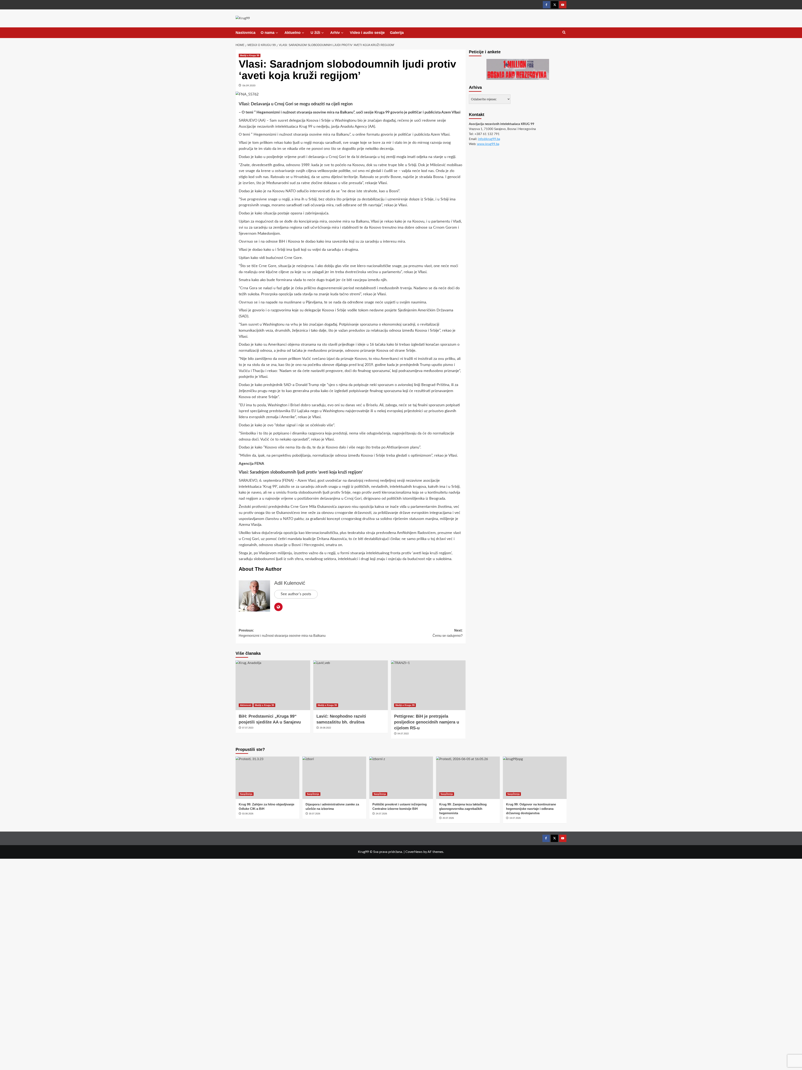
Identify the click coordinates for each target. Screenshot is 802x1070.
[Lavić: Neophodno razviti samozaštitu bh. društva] (350, 685)
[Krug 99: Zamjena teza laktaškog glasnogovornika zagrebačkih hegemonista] (468, 778)
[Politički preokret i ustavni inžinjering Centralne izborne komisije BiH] (401, 778)
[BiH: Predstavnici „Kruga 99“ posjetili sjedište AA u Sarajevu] (273, 685)
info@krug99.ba (489, 139)
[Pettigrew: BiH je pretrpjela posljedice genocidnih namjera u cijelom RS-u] (428, 685)
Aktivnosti (245, 705)
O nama (267, 33)
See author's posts (296, 594)
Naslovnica (245, 33)
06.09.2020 (248, 85)
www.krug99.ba (488, 144)
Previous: (282, 633)
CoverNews (414, 851)
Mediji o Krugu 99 (249, 55)
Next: (448, 633)
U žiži (315, 33)
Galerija (397, 33)
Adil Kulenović (289, 583)
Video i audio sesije (367, 33)
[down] (276, 33)
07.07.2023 (247, 727)
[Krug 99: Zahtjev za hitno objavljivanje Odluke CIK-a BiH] (267, 778)
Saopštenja (246, 794)
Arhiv (335, 33)
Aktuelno (292, 33)
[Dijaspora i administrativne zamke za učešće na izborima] (334, 778)
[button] (564, 32)
